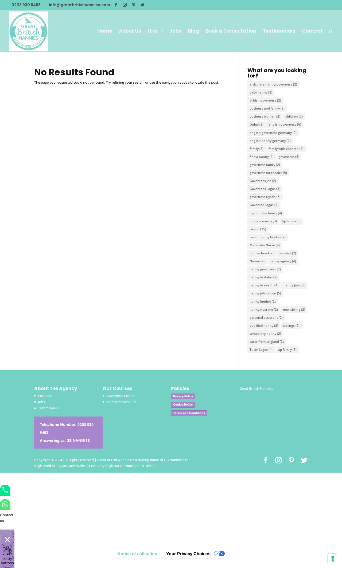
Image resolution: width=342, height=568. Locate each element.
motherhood (262, 253)
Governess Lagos (265, 188)
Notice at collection (137, 553)
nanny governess (265, 269)
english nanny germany (270, 140)
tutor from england (267, 341)
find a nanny (262, 156)
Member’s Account (121, 401)
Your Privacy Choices (188, 553)
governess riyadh (265, 196)
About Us (130, 31)
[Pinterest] (133, 5)
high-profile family (266, 213)
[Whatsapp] (5, 508)
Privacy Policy (183, 396)
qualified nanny (264, 325)
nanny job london (265, 293)
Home (105, 31)
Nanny (257, 261)
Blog (193, 31)
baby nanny (261, 92)
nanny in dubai (263, 277)
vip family (287, 349)
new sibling (294, 309)
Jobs (175, 31)
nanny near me (264, 309)
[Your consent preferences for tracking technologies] (333, 559)
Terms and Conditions (189, 413)
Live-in (258, 229)
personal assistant (266, 317)
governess (289, 156)
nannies (287, 253)
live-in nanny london (268, 237)
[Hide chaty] (7, 539)
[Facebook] (116, 5)
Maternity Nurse (265, 245)
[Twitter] (142, 5)
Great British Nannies (256, 388)
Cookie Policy (183, 404)
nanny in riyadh (264, 285)
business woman (265, 116)
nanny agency (283, 261)
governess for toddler (268, 172)
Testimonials (279, 31)
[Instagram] (125, 5)
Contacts (45, 395)
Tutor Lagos (261, 349)
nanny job (294, 285)
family (256, 148)
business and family (267, 108)
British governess (265, 100)
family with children (286, 148)
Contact (312, 31)
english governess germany (273, 132)
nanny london (263, 301)
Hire (152, 31)
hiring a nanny (263, 221)
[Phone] (5, 494)
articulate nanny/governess (273, 84)
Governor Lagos (264, 205)
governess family (265, 164)
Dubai (256, 124)
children (294, 116)
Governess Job (263, 180)
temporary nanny (265, 333)
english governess (285, 124)
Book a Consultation (231, 31)
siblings (291, 325)
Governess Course (120, 395)
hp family (291, 221)
